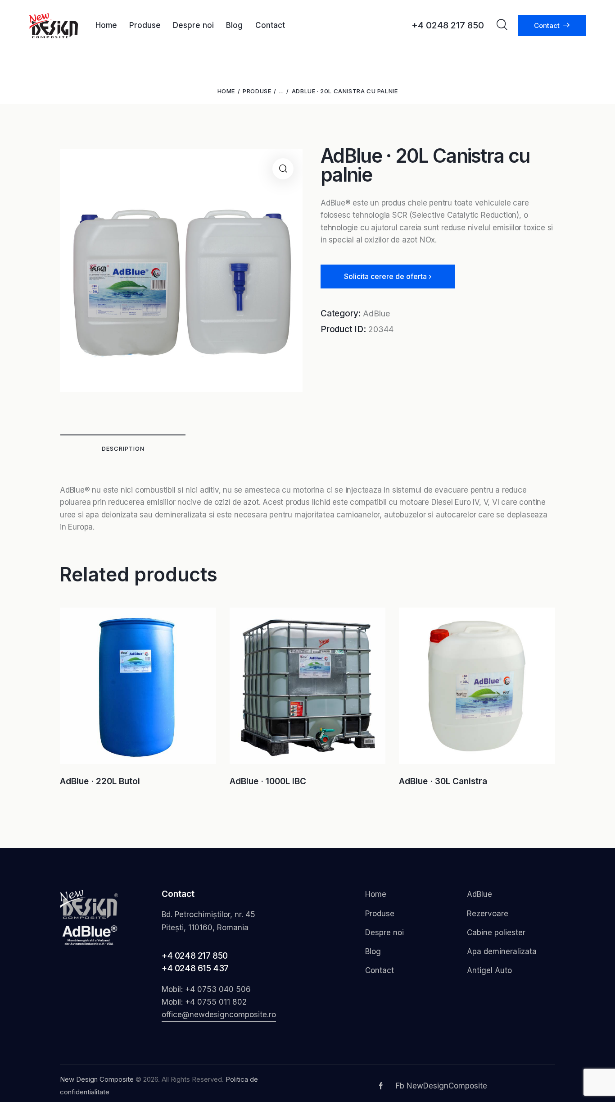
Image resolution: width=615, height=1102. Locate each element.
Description (123, 448)
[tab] (123, 448)
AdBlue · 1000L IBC (268, 781)
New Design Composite (97, 1079)
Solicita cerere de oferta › (387, 276)
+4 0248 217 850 (195, 956)
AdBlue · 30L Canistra (443, 781)
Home (226, 91)
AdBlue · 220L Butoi (100, 781)
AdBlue (376, 313)
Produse (257, 91)
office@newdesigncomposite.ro (219, 1014)
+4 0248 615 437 (195, 968)
